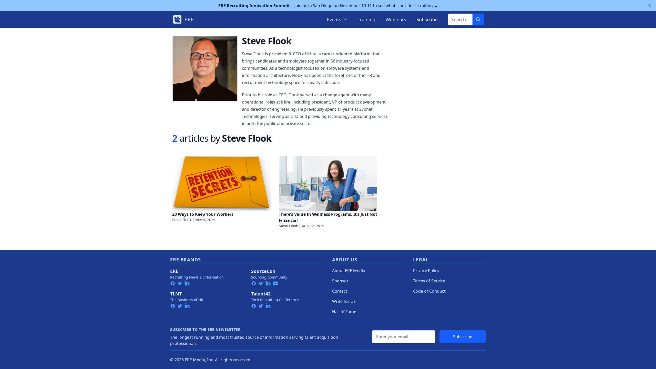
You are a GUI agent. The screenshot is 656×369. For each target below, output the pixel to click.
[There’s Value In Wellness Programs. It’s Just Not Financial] (328, 183)
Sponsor (340, 281)
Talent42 (261, 294)
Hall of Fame (344, 311)
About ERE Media (348, 270)
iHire (311, 54)
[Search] (478, 19)
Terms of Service (429, 281)
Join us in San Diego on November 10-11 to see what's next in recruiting (328, 5)
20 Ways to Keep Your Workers (202, 214)
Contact (339, 291)
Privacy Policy (426, 270)
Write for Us (344, 301)
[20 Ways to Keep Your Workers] (221, 183)
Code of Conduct (429, 291)
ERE (174, 271)
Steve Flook (181, 219)
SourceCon (263, 271)
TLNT (176, 294)
